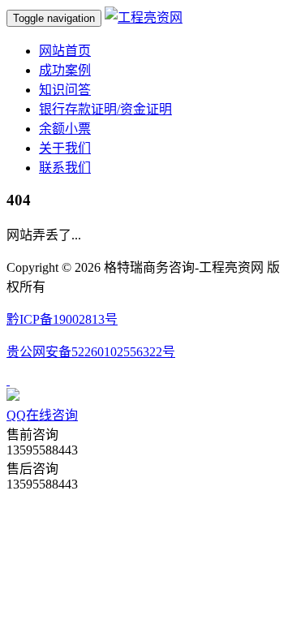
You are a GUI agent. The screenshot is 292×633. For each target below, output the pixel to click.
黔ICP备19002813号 (62, 319)
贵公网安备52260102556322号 (90, 352)
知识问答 (65, 90)
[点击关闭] (8, 380)
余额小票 (65, 129)
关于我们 (65, 148)
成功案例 (65, 70)
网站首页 (65, 51)
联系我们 (65, 167)
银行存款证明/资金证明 (105, 109)
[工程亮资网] (143, 17)
